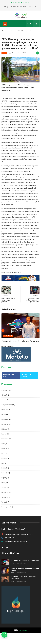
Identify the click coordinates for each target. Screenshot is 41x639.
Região (3, 478)
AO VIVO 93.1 (26, 2)
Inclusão (4, 448)
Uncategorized (6, 507)
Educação (4, 424)
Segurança (4, 492)
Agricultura (8, 335)
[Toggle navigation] (4, 24)
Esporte (3, 434)
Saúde (3, 487)
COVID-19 (4, 409)
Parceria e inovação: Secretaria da (25, 560)
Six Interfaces (23, 630)
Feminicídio (5, 439)
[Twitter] (30, 23)
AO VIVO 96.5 (17, 2)
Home (6, 31)
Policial (3, 468)
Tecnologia (4, 497)
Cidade (3, 395)
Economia (4, 419)
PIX (2, 463)
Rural (3, 482)
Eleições (4, 429)
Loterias (4, 458)
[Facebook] (27, 23)
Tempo (3, 502)
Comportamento (6, 405)
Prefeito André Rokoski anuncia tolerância (24, 578)
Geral (12, 31)
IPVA (2, 453)
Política (3, 473)
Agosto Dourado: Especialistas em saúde (25, 569)
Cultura (3, 414)
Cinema (3, 400)
